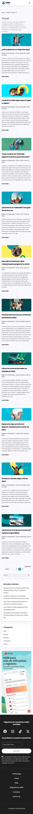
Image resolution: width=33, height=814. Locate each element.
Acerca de (16, 796)
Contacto (16, 792)
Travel (5, 644)
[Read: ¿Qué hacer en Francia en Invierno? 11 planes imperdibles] (16, 520)
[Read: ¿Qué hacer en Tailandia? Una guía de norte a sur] (16, 198)
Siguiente (26, 567)
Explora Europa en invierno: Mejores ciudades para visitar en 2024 (15, 427)
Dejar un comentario (8, 53)
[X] (28, 731)
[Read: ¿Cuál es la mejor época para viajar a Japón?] (16, 90)
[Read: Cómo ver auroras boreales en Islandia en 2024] (16, 358)
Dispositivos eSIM (16, 787)
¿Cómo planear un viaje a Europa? (16, 49)
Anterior (6, 567)
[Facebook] (5, 731)
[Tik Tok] (20, 731)
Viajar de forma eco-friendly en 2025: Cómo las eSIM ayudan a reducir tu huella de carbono (16, 590)
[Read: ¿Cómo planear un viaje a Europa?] (16, 40)
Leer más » (5, 76)
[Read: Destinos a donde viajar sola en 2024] (16, 469)
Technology (6, 641)
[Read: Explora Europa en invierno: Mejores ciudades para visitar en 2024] (16, 414)
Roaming (6, 637)
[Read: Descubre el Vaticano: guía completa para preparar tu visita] (16, 251)
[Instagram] (12, 731)
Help (16, 783)
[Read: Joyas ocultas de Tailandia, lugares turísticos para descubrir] (16, 144)
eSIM (4, 631)
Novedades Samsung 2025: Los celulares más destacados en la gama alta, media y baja (16, 615)
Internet (5, 634)
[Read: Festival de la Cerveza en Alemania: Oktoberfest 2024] (16, 305)
